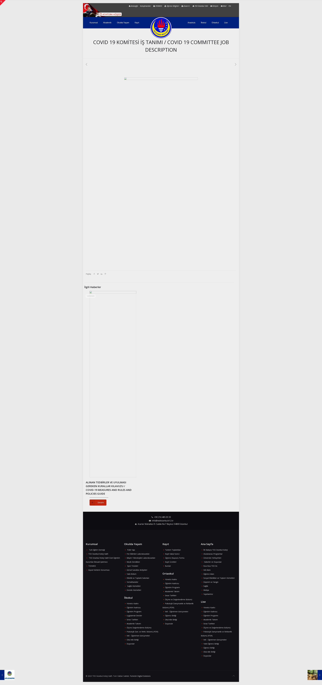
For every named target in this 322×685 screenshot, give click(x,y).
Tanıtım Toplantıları (173, 550)
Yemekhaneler (132, 582)
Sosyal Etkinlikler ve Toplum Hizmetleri (219, 578)
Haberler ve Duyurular (213, 562)
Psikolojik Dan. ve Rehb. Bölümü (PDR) (142, 631)
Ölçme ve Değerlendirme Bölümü (178, 599)
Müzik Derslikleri (133, 562)
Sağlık (205, 586)
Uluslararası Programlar (213, 554)
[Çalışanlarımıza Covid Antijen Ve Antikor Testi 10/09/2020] (315, 675)
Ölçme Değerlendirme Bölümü (139, 627)
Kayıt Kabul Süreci (172, 554)
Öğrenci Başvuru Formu (174, 558)
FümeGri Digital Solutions (140, 676)
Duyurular (131, 644)
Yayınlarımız (208, 594)
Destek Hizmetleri (134, 590)
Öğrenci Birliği (170, 615)
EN (230, 6)
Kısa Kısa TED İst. (210, 566)
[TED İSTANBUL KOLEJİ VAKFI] (161, 27)
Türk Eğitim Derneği (97, 550)
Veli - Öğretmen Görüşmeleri (138, 635)
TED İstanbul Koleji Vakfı (98, 554)
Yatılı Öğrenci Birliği (211, 644)
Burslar (168, 566)
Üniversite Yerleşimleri (212, 558)
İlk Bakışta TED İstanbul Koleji (215, 550)
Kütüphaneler (145, 6)
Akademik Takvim (134, 623)
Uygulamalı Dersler (134, 615)
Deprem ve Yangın (210, 582)
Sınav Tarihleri (132, 619)
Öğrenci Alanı (208, 574)
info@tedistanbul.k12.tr (162, 520)
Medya (206, 590)
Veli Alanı (207, 570)
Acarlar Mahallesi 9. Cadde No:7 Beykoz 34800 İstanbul (163, 524)
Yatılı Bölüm (131, 574)
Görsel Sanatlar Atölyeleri (137, 570)
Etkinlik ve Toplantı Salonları (138, 578)
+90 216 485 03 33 (162, 517)
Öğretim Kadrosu (134, 607)
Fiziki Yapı (131, 550)
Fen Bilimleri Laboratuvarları (138, 554)
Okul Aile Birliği (133, 640)
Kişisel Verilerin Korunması (99, 570)
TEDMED (92, 566)
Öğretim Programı (134, 611)
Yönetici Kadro (132, 603)
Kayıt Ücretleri (170, 562)
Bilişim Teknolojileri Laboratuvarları (141, 558)
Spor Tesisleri (132, 566)
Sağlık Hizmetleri (133, 586)
